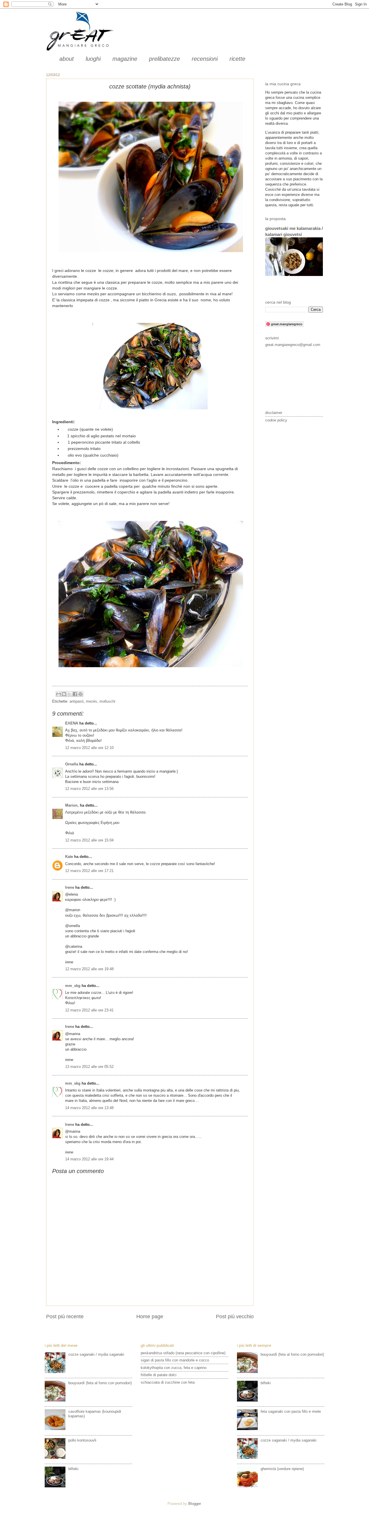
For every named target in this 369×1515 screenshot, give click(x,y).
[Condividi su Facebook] (75, 694)
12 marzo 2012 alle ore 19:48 (89, 969)
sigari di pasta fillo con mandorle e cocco (175, 1360)
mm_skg (72, 985)
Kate (69, 856)
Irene (69, 887)
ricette (237, 59)
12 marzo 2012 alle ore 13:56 (89, 788)
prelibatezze (164, 59)
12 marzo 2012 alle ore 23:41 (89, 1010)
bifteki (73, 1469)
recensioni (205, 59)
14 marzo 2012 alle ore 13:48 (89, 1108)
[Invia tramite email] (58, 694)
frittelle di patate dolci (158, 1375)
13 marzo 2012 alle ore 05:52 (89, 1066)
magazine (124, 59)
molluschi (107, 701)
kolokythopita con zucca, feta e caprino (173, 1367)
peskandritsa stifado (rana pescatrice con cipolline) (183, 1353)
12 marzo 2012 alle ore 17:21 (89, 871)
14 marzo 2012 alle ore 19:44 (89, 1159)
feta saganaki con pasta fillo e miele (291, 1411)
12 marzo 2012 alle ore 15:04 (89, 840)
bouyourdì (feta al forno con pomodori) (100, 1383)
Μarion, (72, 805)
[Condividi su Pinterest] (80, 694)
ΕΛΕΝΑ (71, 723)
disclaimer (273, 413)
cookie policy (276, 420)
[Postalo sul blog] (64, 694)
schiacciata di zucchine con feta (168, 1382)
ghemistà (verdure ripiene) (282, 1469)
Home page (149, 1316)
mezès (91, 701)
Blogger (194, 1503)
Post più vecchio (235, 1316)
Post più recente (65, 1316)
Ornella (71, 764)
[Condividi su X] (69, 694)
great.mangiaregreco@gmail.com (292, 345)
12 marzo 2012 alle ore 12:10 (89, 748)
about (66, 59)
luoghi (93, 59)
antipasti (76, 701)
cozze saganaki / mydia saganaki (96, 1354)
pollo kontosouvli (82, 1440)
